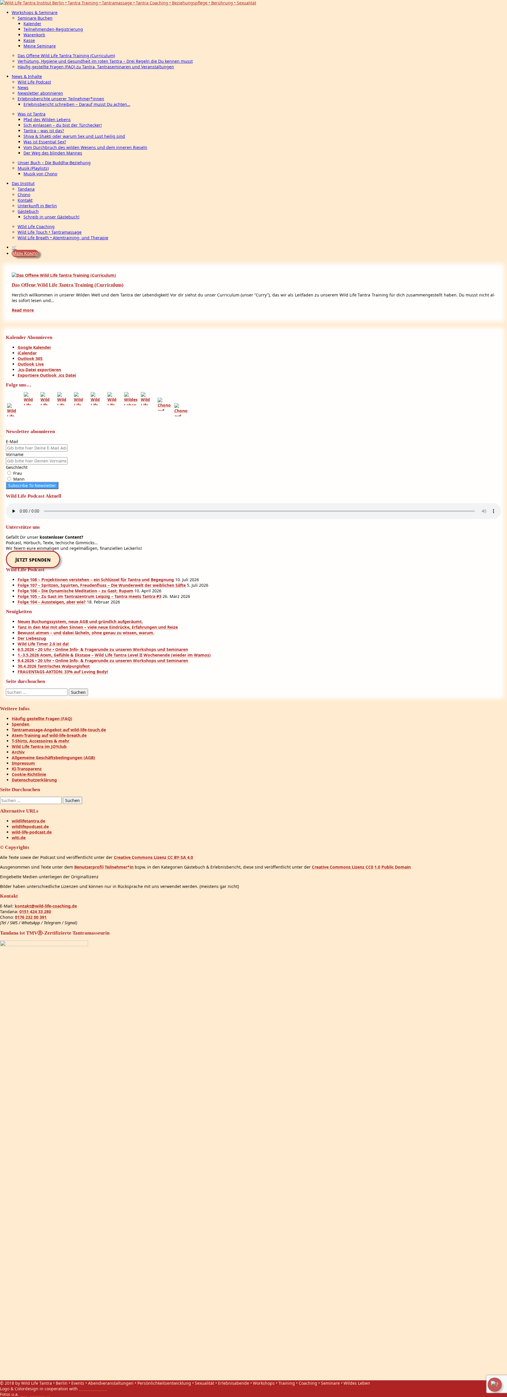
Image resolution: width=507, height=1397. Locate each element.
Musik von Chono (40, 174)
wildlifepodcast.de (30, 826)
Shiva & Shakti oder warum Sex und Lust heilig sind (74, 136)
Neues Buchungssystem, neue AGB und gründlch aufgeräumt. (80, 621)
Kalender (32, 23)
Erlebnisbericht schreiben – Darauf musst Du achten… (76, 104)
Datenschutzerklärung (34, 780)
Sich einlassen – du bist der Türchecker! (62, 125)
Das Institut (23, 183)
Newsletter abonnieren (40, 93)
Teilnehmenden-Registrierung (53, 29)
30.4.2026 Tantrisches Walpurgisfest (54, 666)
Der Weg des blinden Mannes (52, 153)
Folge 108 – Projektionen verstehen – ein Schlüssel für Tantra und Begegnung (96, 579)
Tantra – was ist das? (43, 130)
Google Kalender (34, 347)
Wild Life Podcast (34, 82)
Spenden (20, 724)
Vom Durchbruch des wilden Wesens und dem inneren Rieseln (85, 147)
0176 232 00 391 (31, 917)
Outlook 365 (30, 358)
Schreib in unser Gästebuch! (51, 217)
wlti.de (19, 837)
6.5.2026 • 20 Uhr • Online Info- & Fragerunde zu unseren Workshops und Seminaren (103, 649)
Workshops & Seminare (35, 12)
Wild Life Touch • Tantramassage (50, 232)
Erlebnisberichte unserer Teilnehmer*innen (61, 98)
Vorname (14, 454)
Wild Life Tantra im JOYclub (39, 746)
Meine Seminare (39, 46)
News (23, 87)
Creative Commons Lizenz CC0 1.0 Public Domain (361, 867)
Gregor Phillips (35, 1394)
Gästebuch (28, 211)
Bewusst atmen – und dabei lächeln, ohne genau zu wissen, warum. (86, 632)
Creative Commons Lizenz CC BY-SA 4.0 (153, 857)
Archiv (18, 752)
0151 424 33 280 (35, 911)
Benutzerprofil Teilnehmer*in (103, 867)
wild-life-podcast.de (32, 832)
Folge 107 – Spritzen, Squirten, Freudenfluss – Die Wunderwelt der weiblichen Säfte (102, 585)
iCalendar (27, 353)
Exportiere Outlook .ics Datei (47, 375)
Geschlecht (17, 467)
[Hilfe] (495, 1385)
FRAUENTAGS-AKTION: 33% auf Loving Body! (63, 671)
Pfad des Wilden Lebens (47, 119)
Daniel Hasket (93, 1388)
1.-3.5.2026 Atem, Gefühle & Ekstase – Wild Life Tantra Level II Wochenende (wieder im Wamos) (114, 655)
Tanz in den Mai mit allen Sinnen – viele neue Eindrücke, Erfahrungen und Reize (98, 627)
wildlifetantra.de (28, 821)
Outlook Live (31, 364)
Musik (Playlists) (33, 168)
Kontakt (25, 200)
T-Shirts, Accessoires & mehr (40, 741)
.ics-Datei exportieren (39, 369)
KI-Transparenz (27, 769)
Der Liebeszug (32, 638)
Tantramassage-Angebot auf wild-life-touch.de (59, 730)
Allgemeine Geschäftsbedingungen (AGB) (53, 757)
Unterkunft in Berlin (37, 205)
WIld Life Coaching (36, 226)
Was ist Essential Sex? (44, 142)
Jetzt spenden (33, 559)
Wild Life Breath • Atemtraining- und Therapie (63, 237)
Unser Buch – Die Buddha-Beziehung (54, 162)
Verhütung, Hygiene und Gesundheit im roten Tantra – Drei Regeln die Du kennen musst (105, 61)
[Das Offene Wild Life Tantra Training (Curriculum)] (64, 275)
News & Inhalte (27, 76)
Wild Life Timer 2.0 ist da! (43, 644)
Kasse (29, 40)
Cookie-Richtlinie (29, 774)
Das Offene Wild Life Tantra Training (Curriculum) (66, 55)
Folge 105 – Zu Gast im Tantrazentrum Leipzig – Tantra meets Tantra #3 (89, 596)
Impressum (23, 763)
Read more (23, 310)
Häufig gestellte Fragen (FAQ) (42, 718)
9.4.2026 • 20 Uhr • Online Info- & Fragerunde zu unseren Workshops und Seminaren (103, 660)
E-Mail (12, 441)
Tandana (26, 189)
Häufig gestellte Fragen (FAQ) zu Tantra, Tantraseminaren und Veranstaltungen (96, 66)
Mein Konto (25, 253)
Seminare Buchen (35, 18)
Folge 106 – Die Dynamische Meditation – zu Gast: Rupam (75, 591)
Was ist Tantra (31, 114)
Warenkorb (34, 35)
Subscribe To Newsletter (32, 485)
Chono (24, 194)
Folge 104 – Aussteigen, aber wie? (52, 602)
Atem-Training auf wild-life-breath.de (49, 735)
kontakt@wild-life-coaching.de (46, 906)
